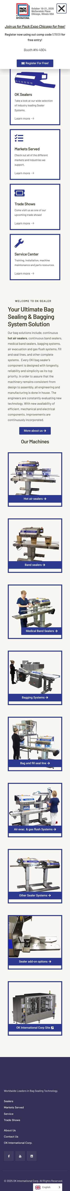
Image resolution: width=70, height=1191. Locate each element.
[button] (61, 8)
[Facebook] (9, 1156)
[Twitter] (20, 1156)
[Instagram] (32, 1156)
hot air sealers (17, 338)
